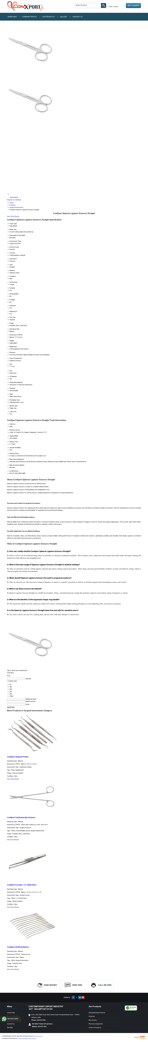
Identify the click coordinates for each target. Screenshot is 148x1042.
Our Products (48, 17)
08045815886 (12, 1019)
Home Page (12, 17)
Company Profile (29, 17)
